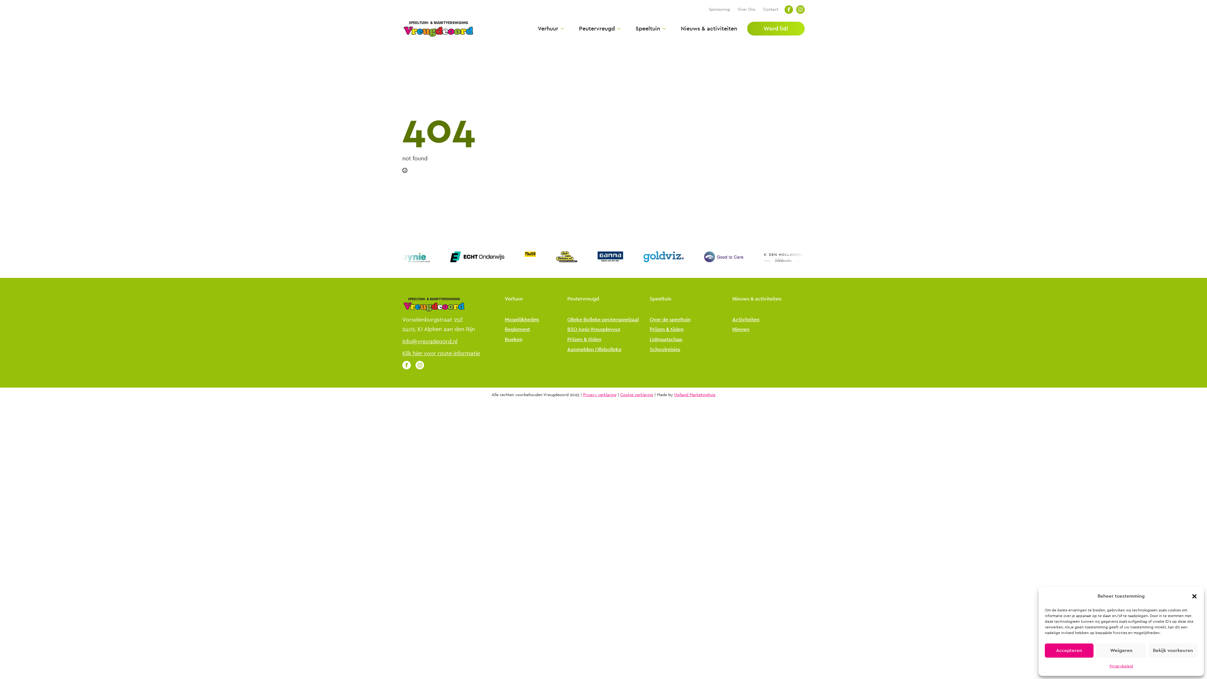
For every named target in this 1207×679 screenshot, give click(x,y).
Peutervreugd (597, 28)
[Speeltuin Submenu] (663, 28)
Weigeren (1121, 650)
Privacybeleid (1121, 666)
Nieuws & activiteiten (709, 28)
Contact (770, 9)
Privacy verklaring (599, 395)
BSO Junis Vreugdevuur (593, 329)
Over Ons (746, 9)
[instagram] (800, 9)
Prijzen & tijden (584, 339)
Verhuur (548, 28)
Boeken (513, 339)
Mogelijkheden (522, 319)
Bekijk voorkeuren (1173, 650)
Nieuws (740, 329)
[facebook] (789, 9)
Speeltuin (648, 28)
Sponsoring (719, 9)
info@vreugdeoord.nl (429, 341)
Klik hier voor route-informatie (441, 353)
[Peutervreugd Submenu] (617, 28)
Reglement (517, 329)
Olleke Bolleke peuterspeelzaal (603, 319)
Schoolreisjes (665, 349)
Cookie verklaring (636, 395)
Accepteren (1069, 650)
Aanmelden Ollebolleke (594, 349)
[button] (1194, 596)
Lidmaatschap (666, 339)
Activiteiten (745, 319)
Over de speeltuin (670, 319)
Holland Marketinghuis (694, 395)
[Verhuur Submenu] (561, 28)
